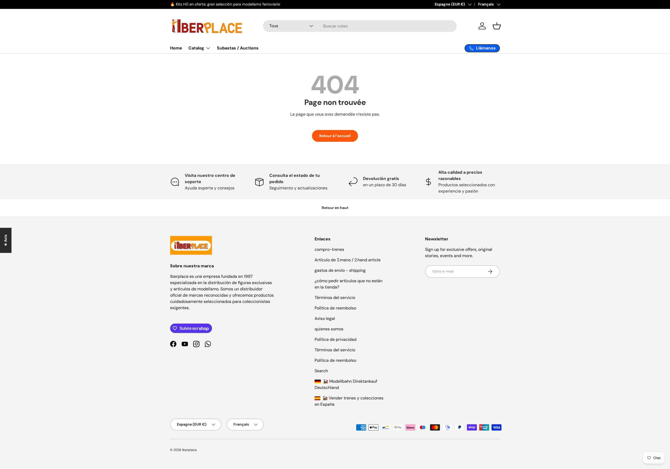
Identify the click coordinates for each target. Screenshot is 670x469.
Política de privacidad (335, 339)
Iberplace (189, 450)
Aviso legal (325, 318)
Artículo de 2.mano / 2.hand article (348, 260)
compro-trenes (329, 249)
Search (321, 371)
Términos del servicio (335, 297)
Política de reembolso (335, 308)
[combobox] (360, 26)
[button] (496, 26)
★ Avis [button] (5, 240)
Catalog (196, 48)
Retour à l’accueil (335, 135)
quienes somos (329, 329)
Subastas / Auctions (238, 48)
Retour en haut (335, 207)
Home (176, 48)
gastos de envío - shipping (340, 270)
